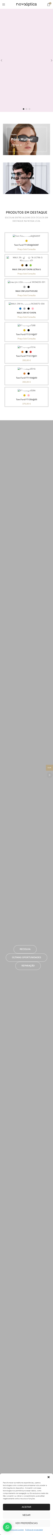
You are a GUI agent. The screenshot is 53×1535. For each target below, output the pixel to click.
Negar (26, 1515)
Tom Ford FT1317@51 (26, 356)
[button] (48, 1477)
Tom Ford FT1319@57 (26, 334)
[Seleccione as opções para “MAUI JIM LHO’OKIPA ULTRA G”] (23, 258)
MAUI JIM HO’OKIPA (26, 313)
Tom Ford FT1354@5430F (26, 245)
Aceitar (26, 1507)
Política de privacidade (34, 1530)
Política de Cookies (16, 1530)
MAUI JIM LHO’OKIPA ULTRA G (26, 269)
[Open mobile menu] (4, 4)
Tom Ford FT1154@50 (26, 378)
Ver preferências (26, 1523)
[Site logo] (26, 4)
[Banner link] (26, 139)
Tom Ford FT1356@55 (26, 399)
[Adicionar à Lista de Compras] (29, 258)
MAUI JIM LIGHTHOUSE (26, 291)
